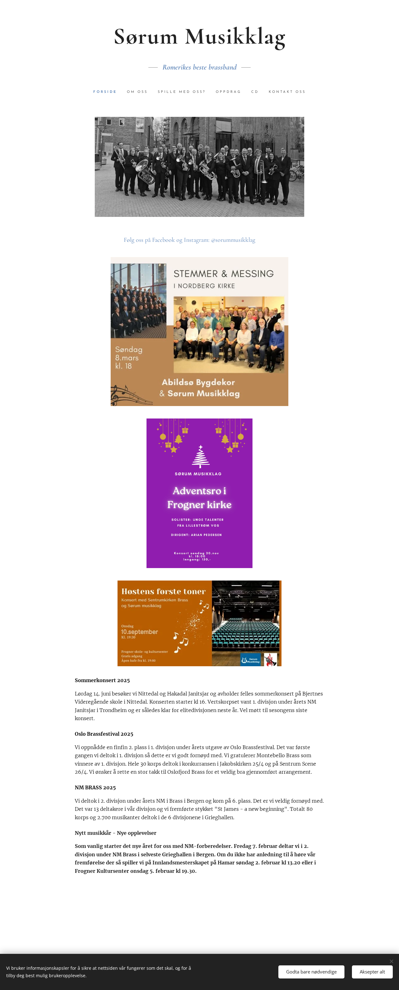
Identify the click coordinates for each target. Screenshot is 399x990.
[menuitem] (107, 92)
